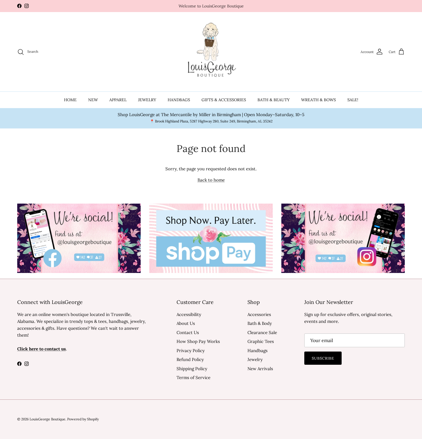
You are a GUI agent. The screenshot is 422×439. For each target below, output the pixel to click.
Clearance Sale (262, 332)
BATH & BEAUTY (274, 99)
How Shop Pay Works (198, 341)
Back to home (211, 180)
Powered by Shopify (83, 419)
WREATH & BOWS (318, 99)
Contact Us (188, 332)
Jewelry (255, 359)
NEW (93, 99)
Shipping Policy (192, 368)
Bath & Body (259, 323)
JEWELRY (147, 99)
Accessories (259, 314)
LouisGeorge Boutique (47, 419)
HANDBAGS (179, 99)
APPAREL (118, 99)
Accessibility (189, 314)
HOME (70, 99)
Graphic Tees (260, 341)
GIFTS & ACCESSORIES (224, 99)
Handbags (257, 350)
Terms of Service (193, 377)
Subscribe (323, 358)
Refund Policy (190, 359)
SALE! (352, 99)
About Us (186, 323)
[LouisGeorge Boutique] (211, 52)
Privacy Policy (191, 350)
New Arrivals (260, 368)
